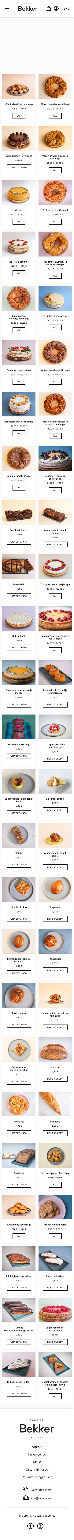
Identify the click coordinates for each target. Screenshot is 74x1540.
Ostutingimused (37, 1469)
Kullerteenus (37, 1454)
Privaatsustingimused (37, 1477)
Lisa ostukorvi (19, 167)
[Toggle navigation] (7, 8)
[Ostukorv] (48, 8)
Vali (19, 116)
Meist (37, 1462)
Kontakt (37, 1447)
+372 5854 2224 (40, 1490)
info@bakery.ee (41, 1498)
